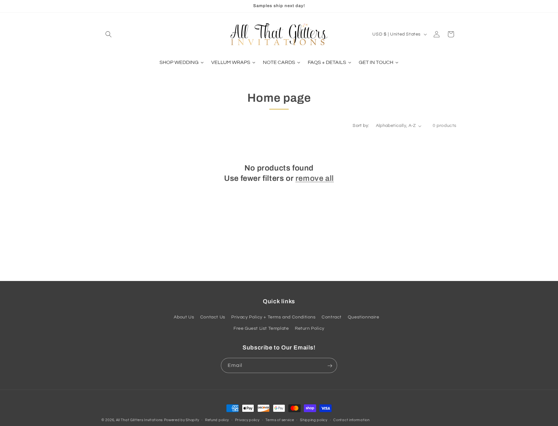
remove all (314, 178)
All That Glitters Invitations (139, 420)
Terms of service (279, 420)
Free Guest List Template (261, 328)
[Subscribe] (330, 365)
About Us (184, 317)
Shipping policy (313, 420)
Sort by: (361, 125)
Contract (332, 317)
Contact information (351, 420)
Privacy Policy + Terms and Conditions (273, 317)
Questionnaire (363, 317)
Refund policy (217, 420)
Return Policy (310, 328)
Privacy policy (247, 420)
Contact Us (212, 317)
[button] (108, 34)
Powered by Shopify (181, 420)
